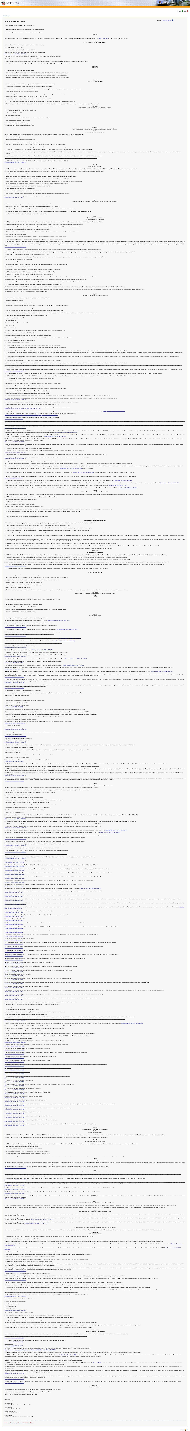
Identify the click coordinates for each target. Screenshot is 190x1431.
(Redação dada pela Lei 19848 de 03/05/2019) (66, 432)
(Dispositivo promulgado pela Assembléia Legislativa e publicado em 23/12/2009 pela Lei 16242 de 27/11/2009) (30, 1349)
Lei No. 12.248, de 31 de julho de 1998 (67, 1354)
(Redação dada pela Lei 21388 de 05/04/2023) (55, 436)
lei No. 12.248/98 (97, 1362)
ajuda (185, 11)
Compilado (164, 20)
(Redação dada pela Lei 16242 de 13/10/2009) (15, 53)
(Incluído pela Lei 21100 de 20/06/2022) (122, 480)
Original (169, 20)
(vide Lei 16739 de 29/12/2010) (33, 408)
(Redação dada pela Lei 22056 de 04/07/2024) (114, 411)
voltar (180, 11)
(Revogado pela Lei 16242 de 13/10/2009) (14, 441)
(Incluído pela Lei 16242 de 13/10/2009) (14, 197)
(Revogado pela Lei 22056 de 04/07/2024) (48, 415)
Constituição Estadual (103, 38)
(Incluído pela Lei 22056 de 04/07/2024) (128, 487)
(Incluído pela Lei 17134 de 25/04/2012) (14, 477)
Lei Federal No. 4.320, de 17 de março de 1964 (71, 468)
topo (183, 1430)
